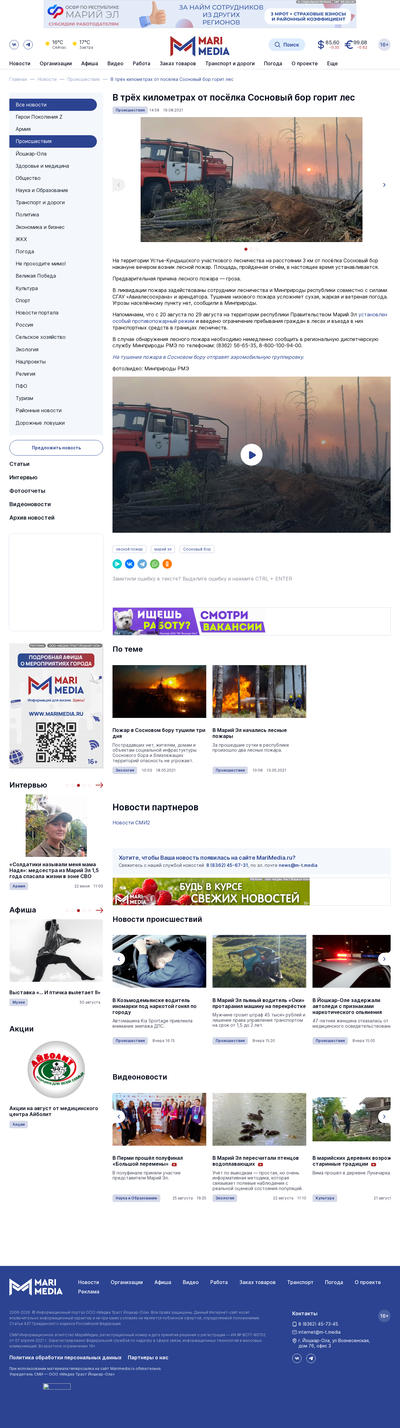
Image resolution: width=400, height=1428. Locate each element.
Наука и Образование (42, 190)
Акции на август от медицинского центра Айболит (53, 1111)
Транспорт (300, 1282)
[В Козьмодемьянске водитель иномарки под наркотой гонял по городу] (159, 961)
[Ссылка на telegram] (28, 44)
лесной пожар (129, 549)
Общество (28, 178)
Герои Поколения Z (39, 117)
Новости (19, 64)
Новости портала (37, 312)
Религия (25, 374)
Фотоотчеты (27, 490)
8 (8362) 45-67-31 (227, 865)
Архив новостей (32, 517)
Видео (115, 64)
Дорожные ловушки (40, 423)
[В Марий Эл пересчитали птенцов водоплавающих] (259, 1119)
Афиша (22, 909)
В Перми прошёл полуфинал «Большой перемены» (147, 1161)
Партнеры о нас (148, 1357)
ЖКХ (21, 239)
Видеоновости (30, 504)
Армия (23, 129)
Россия (24, 325)
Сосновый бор (197, 549)
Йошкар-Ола (31, 154)
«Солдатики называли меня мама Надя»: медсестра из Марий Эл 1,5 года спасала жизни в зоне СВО (54, 870)
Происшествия (34, 141)
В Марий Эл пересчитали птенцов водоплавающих (255, 1161)
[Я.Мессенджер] (117, 564)
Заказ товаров (257, 1282)
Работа (141, 64)
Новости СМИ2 (131, 822)
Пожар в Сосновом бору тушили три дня (158, 733)
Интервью (23, 477)
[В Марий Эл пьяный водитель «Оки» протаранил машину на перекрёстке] (259, 961)
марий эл (163, 549)
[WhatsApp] (154, 564)
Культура (27, 288)
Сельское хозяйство (41, 337)
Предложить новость (56, 447)
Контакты (305, 1313)
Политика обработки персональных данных (65, 1357)
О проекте (368, 1282)
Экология (27, 349)
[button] (99, 785)
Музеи (18, 1002)
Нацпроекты (31, 361)
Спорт (23, 300)
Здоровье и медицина (42, 166)
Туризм (24, 398)
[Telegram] (142, 564)
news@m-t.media (298, 865)
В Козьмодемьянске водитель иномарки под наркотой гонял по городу (154, 1006)
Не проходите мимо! (41, 263)
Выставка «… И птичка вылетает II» (55, 993)
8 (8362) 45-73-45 (318, 1324)
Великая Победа (36, 276)
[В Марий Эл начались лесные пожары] (259, 691)
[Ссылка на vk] (14, 44)
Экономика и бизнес (40, 227)
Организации (127, 1282)
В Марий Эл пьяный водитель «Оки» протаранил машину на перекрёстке (259, 1003)
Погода (25, 251)
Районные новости (39, 410)
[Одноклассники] (167, 564)
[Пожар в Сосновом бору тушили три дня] (159, 691)
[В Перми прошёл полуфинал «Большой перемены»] (159, 1119)
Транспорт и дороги (40, 202)
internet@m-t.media (319, 1332)
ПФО (21, 386)
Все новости (31, 104)
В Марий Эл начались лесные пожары (249, 733)
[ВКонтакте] (129, 564)
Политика (27, 214)
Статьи (19, 464)
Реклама (88, 1291)
